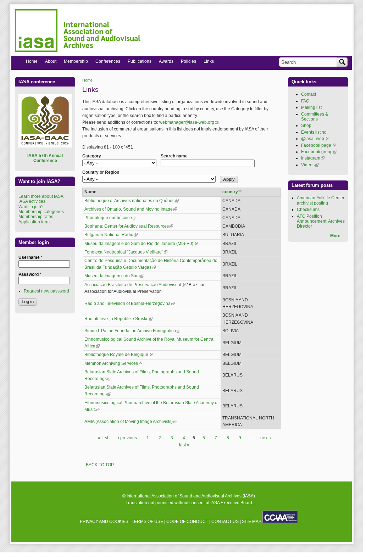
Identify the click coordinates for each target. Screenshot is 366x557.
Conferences (106, 63)
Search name (174, 156)
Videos (310, 164)
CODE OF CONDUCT (187, 521)
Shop (306, 125)
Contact (308, 94)
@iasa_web (314, 138)
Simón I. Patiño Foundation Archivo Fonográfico (132, 330)
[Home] (77, 31)
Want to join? (31, 206)
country (230, 191)
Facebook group (319, 151)
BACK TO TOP (100, 464)
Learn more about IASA (40, 196)
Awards (164, 63)
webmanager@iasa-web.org (188, 122)
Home (87, 80)
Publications (137, 63)
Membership (74, 63)
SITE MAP (251, 521)
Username (30, 257)
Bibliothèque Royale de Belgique (118, 354)
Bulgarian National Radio (111, 234)
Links (207, 63)
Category (91, 156)
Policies (186, 63)
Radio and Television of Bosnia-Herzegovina (129, 303)
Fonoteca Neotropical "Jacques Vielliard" (125, 252)
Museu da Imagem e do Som (114, 275)
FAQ (305, 101)
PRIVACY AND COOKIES (104, 521)
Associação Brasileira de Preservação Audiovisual (134, 284)
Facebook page (318, 145)
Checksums (308, 209)
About (48, 63)
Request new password (46, 291)
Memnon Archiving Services (113, 363)
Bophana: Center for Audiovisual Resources (128, 226)
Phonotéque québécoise (110, 217)
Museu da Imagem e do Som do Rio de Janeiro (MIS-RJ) (141, 243)
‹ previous (127, 437)
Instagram (313, 158)
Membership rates (35, 216)
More (335, 235)
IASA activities (31, 201)
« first (103, 437)
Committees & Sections (314, 117)
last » (184, 444)
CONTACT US (225, 521)
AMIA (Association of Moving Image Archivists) (130, 421)
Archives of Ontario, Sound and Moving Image (130, 209)
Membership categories (41, 211)
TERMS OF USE (147, 521)
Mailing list (311, 107)
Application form (34, 221)
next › (265, 437)
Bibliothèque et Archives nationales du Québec (131, 200)
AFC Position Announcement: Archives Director (321, 221)
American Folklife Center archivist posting (320, 200)
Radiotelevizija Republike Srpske (118, 318)
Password (29, 274)
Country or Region (100, 172)
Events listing (314, 132)
